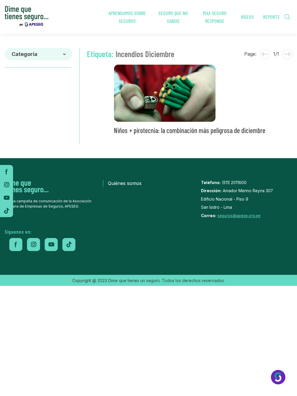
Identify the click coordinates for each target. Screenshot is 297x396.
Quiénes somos (125, 183)
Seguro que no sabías (173, 17)
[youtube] (6, 197)
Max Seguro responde (215, 17)
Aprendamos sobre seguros (127, 17)
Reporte (271, 17)
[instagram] (6, 184)
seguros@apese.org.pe (239, 215)
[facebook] (6, 171)
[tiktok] (6, 210)
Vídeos (247, 17)
